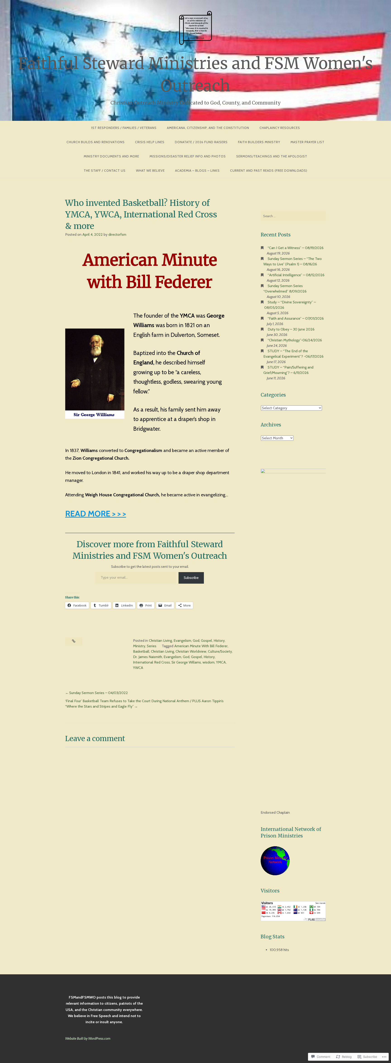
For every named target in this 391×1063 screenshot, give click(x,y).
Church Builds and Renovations (96, 142)
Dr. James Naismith (147, 657)
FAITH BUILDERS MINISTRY (259, 142)
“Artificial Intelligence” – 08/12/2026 (296, 275)
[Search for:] (293, 216)
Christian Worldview (191, 651)
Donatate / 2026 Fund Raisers (201, 142)
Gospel (206, 640)
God (196, 640)
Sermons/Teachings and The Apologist (271, 156)
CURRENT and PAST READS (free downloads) (268, 171)
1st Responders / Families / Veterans (124, 128)
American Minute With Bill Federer (201, 646)
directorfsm (117, 234)
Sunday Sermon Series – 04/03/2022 (98, 693)
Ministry (139, 646)
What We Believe (150, 171)
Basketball (141, 651)
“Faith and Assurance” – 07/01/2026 (296, 318)
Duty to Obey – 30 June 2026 (291, 329)
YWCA (138, 668)
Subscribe (191, 577)
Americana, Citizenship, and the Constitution (208, 128)
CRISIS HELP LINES (150, 142)
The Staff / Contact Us (105, 171)
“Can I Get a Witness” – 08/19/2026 (296, 248)
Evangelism (182, 640)
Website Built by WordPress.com (87, 1038)
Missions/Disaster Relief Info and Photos (188, 156)
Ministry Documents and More (111, 156)
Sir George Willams (186, 662)
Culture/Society (220, 651)
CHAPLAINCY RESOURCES (280, 128)
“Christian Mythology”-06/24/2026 (295, 340)
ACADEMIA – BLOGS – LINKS (197, 171)
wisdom (209, 662)
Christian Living (160, 640)
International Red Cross (151, 662)
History (219, 640)
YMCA (221, 662)
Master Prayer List (307, 142)
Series (151, 646)
